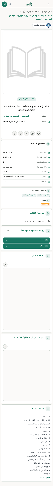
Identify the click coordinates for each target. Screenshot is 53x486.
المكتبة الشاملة (39, 25)
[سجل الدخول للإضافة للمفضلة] (38, 133)
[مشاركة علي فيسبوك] (14, 133)
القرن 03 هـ (45, 204)
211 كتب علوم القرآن (31, 12)
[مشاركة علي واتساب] (20, 133)
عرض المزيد (45, 478)
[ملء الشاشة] (5, 264)
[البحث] (10, 4)
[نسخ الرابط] (32, 133)
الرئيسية (48, 12)
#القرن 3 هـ (44, 195)
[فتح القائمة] (48, 4)
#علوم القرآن (29, 195)
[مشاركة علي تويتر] (26, 133)
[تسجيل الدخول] (4, 4)
